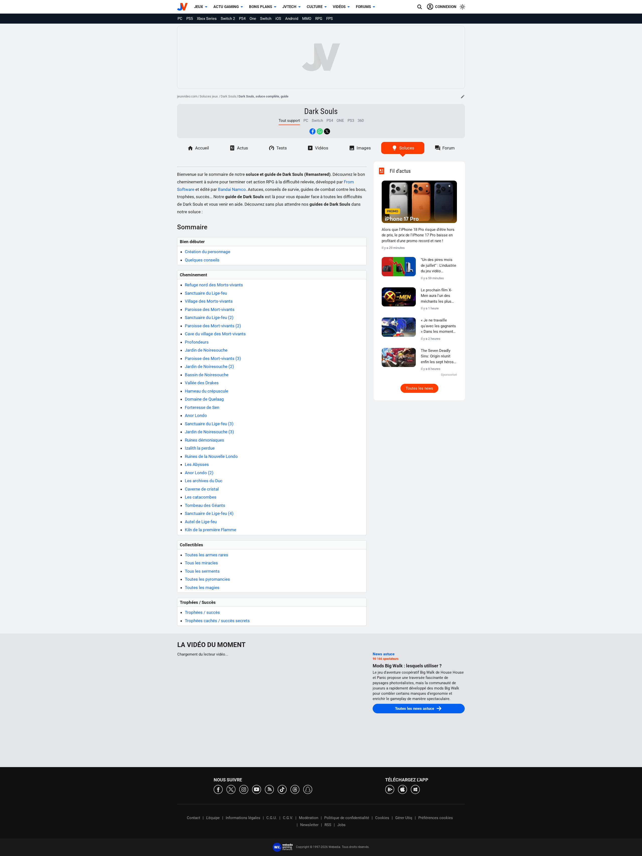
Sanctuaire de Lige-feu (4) (209, 513)
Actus (242, 147)
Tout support (289, 120)
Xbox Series (207, 18)
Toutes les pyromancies (207, 579)
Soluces (406, 147)
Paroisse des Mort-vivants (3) (213, 358)
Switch (265, 18)
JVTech (289, 7)
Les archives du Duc (203, 480)
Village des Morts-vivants (209, 301)
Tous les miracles (201, 562)
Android (291, 18)
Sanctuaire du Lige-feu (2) (209, 317)
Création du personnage (207, 251)
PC (180, 18)
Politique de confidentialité (346, 818)
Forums (363, 7)
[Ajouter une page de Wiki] (462, 96)
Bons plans (260, 7)
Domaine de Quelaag (204, 399)
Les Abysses (197, 464)
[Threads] (294, 789)
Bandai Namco (232, 189)
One (253, 18)
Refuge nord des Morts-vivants (214, 284)
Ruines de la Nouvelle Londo (211, 456)
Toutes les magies (202, 587)
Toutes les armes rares (206, 554)
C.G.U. (271, 818)
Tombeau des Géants (205, 505)
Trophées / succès (202, 612)
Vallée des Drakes (202, 382)
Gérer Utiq (403, 818)
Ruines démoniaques (204, 440)
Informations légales (243, 818)
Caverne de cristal (202, 489)
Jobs (341, 825)
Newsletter (309, 825)
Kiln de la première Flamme (210, 529)
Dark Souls (228, 96)
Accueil (202, 147)
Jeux (198, 7)
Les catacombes (200, 497)
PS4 (242, 18)
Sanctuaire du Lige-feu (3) (209, 423)
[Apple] (402, 789)
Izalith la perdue (200, 448)
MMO (306, 18)
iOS (278, 18)
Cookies (382, 818)
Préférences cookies (435, 818)
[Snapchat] (307, 789)
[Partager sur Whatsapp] (320, 131)
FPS (329, 18)
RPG (318, 18)
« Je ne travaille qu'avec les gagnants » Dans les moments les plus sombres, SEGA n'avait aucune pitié (438, 326)
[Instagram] (243, 789)
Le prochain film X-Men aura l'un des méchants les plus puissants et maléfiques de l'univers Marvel (436, 296)
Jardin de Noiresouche (206, 350)
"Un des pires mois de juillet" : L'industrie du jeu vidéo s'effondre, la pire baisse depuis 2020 (438, 265)
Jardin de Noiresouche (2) (209, 366)
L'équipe (213, 818)
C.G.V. (288, 818)
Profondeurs (197, 342)
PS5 (189, 18)
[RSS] (269, 789)
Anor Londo (196, 415)
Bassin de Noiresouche (206, 374)
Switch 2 (228, 18)
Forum (448, 147)
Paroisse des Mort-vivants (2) (213, 325)
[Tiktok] (282, 789)
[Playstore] (389, 789)
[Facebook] (218, 789)
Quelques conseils (202, 259)
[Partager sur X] (327, 131)
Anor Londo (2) (199, 472)
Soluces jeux (209, 96)
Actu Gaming (226, 7)
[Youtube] (256, 789)
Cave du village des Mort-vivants (215, 333)
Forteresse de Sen (202, 407)
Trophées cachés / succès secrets (217, 620)
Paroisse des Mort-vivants (209, 309)
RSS (328, 825)
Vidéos (339, 7)
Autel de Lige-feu (201, 521)
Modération (308, 818)
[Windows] (415, 789)
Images (364, 147)
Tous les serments (202, 571)
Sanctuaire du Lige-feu (206, 293)
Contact (193, 818)
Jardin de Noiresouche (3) (209, 431)
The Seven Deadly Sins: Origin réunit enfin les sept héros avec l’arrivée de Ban (438, 356)
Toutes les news (419, 388)
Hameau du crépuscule (206, 391)
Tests (281, 147)
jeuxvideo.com (187, 96)
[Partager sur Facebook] (312, 131)
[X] (230, 789)
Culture (315, 7)
